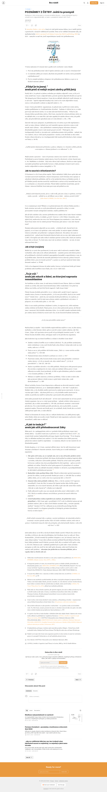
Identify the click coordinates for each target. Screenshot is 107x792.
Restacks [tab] (35, 691)
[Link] (23, 88)
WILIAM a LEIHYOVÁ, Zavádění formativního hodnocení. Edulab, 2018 (48, 622)
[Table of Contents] (2, 396)
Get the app (61, 785)
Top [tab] (27, 710)
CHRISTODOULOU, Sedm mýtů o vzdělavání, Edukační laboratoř (60, 620)
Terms (56, 781)
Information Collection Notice (53, 667)
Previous (31, 679)
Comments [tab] (28, 691)
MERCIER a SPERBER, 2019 (50, 566)
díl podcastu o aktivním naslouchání (65, 602)
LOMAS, (74, 584)
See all (28, 757)
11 (34, 495)
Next (77, 679)
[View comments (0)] (32, 25)
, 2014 (42, 586)
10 (53, 470)
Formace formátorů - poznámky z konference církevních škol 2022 (46, 728)
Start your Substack (49, 785)
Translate (28, 9)
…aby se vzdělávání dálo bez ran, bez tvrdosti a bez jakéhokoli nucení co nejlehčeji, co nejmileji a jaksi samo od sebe (46, 743)
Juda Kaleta (28, 20)
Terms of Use (61, 666)
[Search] (84, 2)
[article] (53, 718)
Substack (45, 788)
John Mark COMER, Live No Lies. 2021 (53, 198)
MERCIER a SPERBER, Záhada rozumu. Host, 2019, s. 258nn (54, 559)
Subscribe (94, 3)
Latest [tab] (31, 710)
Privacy (52, 781)
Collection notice (63, 781)
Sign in (102, 3)
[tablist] (32, 690)
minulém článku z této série (35, 29)
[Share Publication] (87, 2)
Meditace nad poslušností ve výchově (39, 715)
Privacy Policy (65, 667)
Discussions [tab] (37, 710)
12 (43, 510)
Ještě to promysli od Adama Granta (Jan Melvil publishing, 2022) (57, 34)
